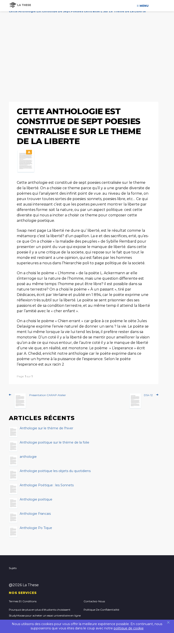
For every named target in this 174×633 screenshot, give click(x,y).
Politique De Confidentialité (101, 609)
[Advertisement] (87, 53)
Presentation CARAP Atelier (47, 395)
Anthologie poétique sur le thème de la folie (54, 442)
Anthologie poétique (36, 499)
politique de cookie (129, 628)
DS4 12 (148, 395)
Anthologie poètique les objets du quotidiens (55, 471)
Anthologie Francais (35, 514)
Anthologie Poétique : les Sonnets (47, 485)
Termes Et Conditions (22, 601)
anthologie (28, 457)
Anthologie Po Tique (36, 528)
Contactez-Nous (94, 601)
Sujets (13, 568)
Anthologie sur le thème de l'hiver (46, 428)
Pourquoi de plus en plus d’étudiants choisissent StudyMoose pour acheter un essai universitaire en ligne (45, 612)
